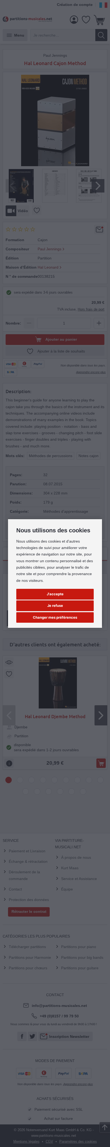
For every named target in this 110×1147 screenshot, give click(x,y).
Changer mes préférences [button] (55, 617)
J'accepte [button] (55, 594)
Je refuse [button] (55, 605)
